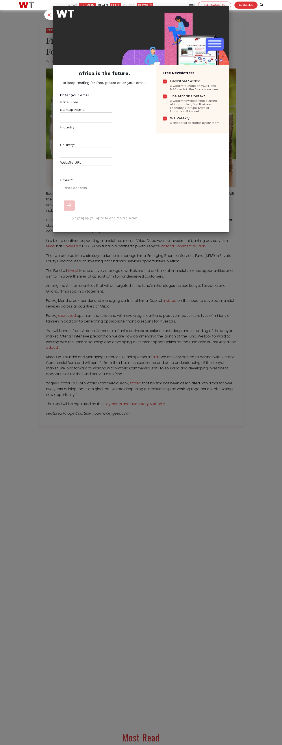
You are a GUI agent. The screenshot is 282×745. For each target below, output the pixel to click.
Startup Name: (72, 109)
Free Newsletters (178, 73)
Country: (67, 145)
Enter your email (74, 95)
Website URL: (71, 162)
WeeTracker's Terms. (123, 218)
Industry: (67, 127)
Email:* (66, 180)
